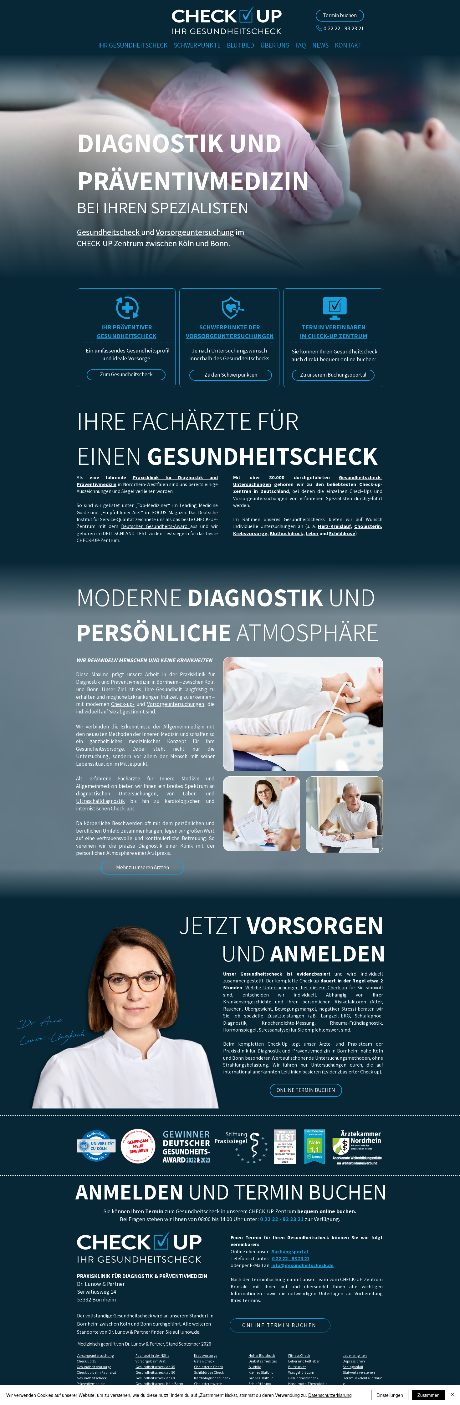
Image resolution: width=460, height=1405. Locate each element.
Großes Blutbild (260, 1378)
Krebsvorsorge (250, 533)
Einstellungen (389, 1395)
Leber (312, 533)
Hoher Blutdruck (261, 1355)
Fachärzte (129, 778)
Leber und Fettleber (303, 1361)
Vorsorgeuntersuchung (195, 231)
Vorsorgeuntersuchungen (175, 704)
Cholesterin (367, 526)
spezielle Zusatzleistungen (274, 1015)
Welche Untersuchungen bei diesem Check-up (296, 987)
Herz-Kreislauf (334, 526)
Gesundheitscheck (109, 231)
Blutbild (254, 1366)
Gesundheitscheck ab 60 (155, 1378)
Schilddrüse (342, 533)
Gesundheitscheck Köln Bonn (159, 1383)
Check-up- (123, 704)
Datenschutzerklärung (330, 1395)
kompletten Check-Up (263, 1044)
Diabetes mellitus (262, 1361)
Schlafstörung (259, 1383)
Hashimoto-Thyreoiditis (307, 1383)
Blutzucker (297, 1366)
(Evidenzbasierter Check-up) (351, 1071)
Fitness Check (299, 1355)
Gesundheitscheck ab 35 (155, 1366)
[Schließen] (452, 1395)
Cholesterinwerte (208, 1383)
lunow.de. (190, 1332)
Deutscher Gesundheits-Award (155, 526)
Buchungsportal (289, 1251)
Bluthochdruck (286, 533)
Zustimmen (428, 1395)
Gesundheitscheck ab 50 (155, 1372)
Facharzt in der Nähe (152, 1355)
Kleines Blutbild (260, 1372)
